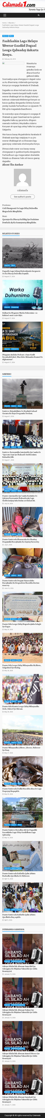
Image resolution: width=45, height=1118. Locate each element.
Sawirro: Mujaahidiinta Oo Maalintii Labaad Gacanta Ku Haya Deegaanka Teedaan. (22, 394)
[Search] (38, 15)
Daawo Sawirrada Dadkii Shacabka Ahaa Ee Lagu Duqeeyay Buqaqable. (22, 771)
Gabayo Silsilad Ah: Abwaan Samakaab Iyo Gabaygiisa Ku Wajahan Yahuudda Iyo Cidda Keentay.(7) (22, 1080)
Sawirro (14, 406)
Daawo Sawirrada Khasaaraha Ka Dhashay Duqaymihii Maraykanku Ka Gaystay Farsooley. (22, 522)
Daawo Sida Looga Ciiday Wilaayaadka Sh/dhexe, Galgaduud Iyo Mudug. (22, 648)
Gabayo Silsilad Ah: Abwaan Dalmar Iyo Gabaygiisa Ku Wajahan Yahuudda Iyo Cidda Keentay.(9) (22, 993)
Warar (11, 36)
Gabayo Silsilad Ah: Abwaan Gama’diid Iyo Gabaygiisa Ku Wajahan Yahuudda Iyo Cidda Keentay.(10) (22, 949)
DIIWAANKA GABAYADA (18, 961)
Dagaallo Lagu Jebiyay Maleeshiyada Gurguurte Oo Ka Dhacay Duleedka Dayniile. (22, 253)
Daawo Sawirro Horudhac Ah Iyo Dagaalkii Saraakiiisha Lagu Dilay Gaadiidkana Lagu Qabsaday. (22, 812)
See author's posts (22, 196)
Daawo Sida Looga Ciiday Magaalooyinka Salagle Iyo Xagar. (22, 607)
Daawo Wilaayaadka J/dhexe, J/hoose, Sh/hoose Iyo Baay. (22, 730)
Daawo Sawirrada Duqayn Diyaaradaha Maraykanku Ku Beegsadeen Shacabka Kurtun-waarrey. (22, 563)
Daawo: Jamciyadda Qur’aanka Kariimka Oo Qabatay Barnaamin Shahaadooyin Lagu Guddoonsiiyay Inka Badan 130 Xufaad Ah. (22, 478)
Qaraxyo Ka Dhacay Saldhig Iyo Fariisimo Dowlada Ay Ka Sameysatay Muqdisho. (20, 219)
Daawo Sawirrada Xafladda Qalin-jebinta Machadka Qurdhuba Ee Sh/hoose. (22, 856)
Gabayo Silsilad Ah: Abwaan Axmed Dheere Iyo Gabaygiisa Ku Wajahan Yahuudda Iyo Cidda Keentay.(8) (22, 1036)
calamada (22, 190)
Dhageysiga (15, 307)
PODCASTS (15, 349)
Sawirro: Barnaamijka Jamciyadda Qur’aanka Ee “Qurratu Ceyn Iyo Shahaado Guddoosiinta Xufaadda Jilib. (22, 435)
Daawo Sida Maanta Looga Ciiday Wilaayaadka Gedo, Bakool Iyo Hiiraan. (22, 689)
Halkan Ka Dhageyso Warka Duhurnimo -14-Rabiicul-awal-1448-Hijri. (22, 295)
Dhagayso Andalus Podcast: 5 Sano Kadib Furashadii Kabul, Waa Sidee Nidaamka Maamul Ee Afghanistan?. (22, 337)
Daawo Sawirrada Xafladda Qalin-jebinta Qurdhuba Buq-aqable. (22, 897)
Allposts (5, 36)
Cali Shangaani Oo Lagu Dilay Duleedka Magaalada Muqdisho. (20, 208)
